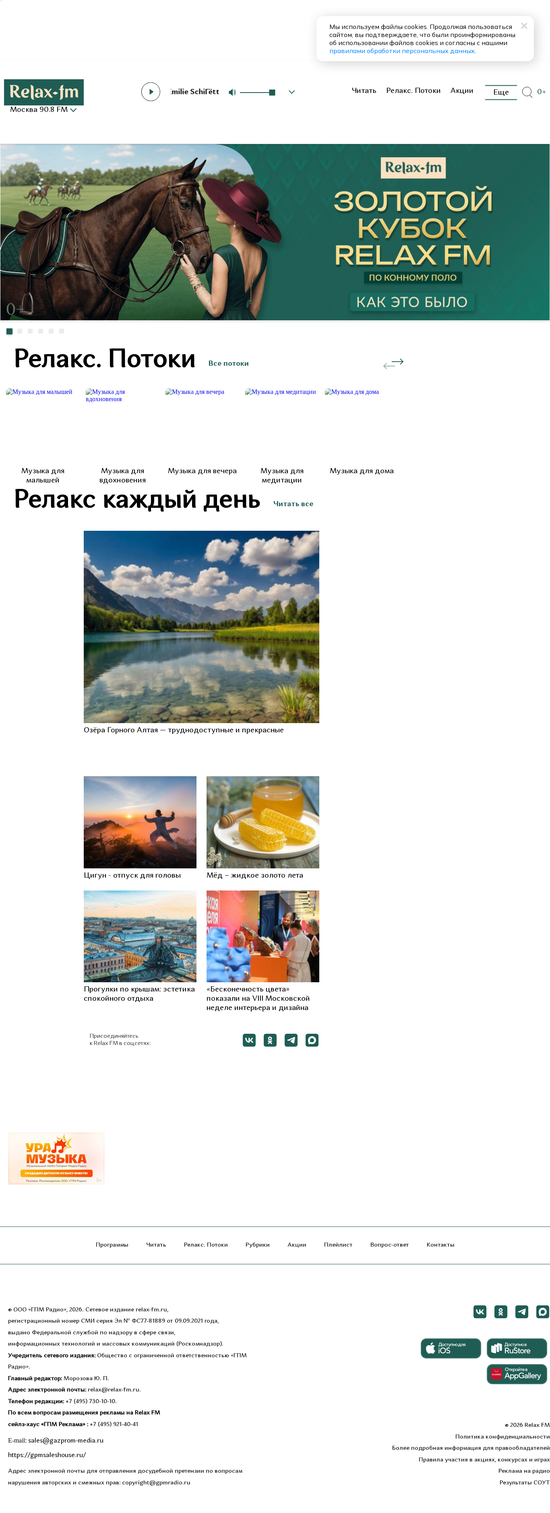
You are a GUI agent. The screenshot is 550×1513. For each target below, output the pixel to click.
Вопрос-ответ (389, 1245)
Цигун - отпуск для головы (132, 876)
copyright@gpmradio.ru (156, 1483)
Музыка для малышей (42, 476)
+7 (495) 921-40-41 (114, 1425)
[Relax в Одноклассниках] (270, 1040)
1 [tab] (9, 331)
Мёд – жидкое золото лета (255, 876)
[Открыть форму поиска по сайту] (527, 92)
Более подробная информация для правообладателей (471, 1448)
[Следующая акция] (397, 362)
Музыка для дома (362, 471)
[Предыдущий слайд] (535, 333)
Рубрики (258, 1245)
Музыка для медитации (282, 476)
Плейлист (338, 1245)
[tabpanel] (275, 232)
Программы (112, 1245)
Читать (364, 91)
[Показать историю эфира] (292, 92)
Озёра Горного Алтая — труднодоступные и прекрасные (184, 730)
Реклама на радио (524, 1471)
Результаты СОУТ (525, 1483)
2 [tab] (19, 331)
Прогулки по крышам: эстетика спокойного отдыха (139, 994)
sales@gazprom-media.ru (65, 1441)
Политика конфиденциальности (502, 1437)
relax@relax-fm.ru (113, 1390)
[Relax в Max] (312, 1040)
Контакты (441, 1245)
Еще (501, 92)
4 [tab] (40, 331)
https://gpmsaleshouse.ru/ (47, 1455)
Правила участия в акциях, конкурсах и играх (484, 1460)
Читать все (293, 504)
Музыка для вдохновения (122, 476)
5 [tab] (51, 331)
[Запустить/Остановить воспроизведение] (150, 91)
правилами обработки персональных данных (402, 51)
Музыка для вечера (202, 471)
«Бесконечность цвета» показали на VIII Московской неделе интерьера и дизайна (258, 999)
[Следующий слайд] (543, 329)
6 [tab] (61, 331)
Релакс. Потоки (413, 91)
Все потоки (229, 364)
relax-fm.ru (151, 1310)
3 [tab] (30, 331)
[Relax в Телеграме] (291, 1040)
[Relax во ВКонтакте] (249, 1040)
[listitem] (42, 437)
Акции (462, 91)
